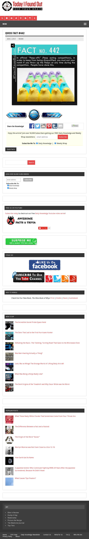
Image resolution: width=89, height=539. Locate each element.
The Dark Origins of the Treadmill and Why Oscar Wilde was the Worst (42, 384)
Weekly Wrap (62, 143)
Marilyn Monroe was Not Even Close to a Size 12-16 (35, 447)
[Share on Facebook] (31, 126)
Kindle (58, 298)
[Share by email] (60, 126)
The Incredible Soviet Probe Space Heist (30, 322)
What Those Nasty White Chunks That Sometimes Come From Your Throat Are (45, 416)
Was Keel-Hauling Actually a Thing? (29, 353)
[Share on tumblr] (54, 126)
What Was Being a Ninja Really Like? (29, 374)
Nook (65, 298)
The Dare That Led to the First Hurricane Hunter (34, 333)
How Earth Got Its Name (24, 458)
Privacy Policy (7, 536)
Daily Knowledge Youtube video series (50, 213)
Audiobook (73, 298)
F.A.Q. (68, 534)
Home (5, 534)
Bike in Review (13, 513)
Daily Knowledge (44, 143)
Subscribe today (11, 213)
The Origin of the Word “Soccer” (27, 437)
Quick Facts (11, 149)
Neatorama (12, 518)
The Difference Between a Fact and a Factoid (32, 427)
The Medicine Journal (16, 523)
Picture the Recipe (15, 520)
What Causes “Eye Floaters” (25, 478)
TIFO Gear (13, 534)
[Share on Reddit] (43, 126)
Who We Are (78, 534)
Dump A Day (12, 515)
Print (52, 298)
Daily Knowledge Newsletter (30, 534)
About (18, 536)
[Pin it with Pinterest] (49, 126)
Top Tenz (11, 526)
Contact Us (47, 534)
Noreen (21, 39)
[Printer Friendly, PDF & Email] (75, 126)
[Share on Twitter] (37, 126)
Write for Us (58, 534)
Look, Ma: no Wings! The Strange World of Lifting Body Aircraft (39, 364)
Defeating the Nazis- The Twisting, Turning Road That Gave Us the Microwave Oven (47, 343)
